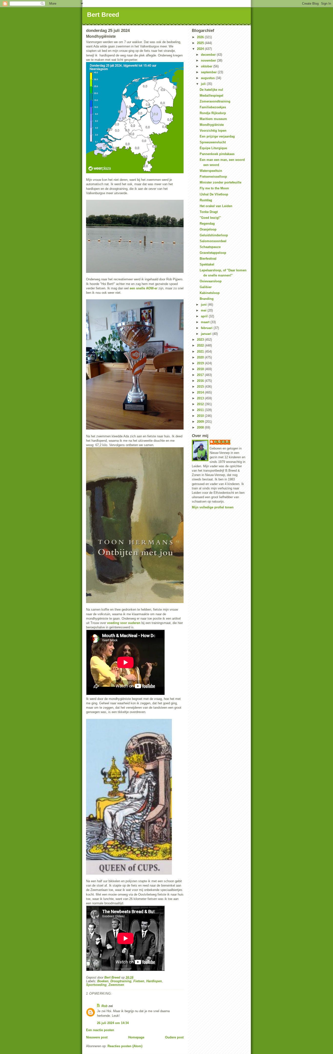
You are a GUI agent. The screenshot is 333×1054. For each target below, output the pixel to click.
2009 (201, 421)
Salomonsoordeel (213, 241)
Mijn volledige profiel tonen (213, 507)
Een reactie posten (100, 1030)
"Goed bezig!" (210, 218)
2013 (201, 398)
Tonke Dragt (209, 212)
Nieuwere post (97, 1037)
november (209, 60)
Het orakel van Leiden (216, 206)
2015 (201, 386)
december (209, 54)
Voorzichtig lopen (213, 130)
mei (204, 310)
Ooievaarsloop (211, 281)
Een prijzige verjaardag (217, 136)
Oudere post (174, 1037)
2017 (201, 375)
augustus (208, 78)
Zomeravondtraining (215, 101)
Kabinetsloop (210, 293)
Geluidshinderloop (214, 235)
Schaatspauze (210, 247)
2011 (201, 410)
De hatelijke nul (211, 90)
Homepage (136, 1037)
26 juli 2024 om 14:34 (113, 1023)
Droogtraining (120, 981)
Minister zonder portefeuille (220, 182)
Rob (104, 1006)
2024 (201, 49)
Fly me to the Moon (214, 188)
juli (204, 84)
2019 (201, 363)
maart (205, 322)
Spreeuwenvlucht (213, 142)
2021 (201, 351)
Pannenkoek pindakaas (217, 154)
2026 (201, 37)
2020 (201, 357)
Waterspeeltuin (211, 171)
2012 (201, 404)
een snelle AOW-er (143, 288)
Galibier (206, 287)
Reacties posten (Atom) (125, 1046)
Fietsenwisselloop (213, 176)
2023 (201, 339)
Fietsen (138, 981)
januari (206, 334)
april (205, 316)
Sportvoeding (96, 985)
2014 (201, 392)
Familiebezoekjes (213, 107)
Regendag (207, 223)
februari (207, 328)
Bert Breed (103, 14)
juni (204, 304)
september (209, 72)
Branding (207, 299)
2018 (201, 369)
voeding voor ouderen (123, 623)
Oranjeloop (208, 229)
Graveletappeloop (213, 253)
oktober (207, 66)
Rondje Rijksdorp (213, 113)
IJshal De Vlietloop (214, 194)
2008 (201, 427)
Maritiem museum (213, 119)
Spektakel (207, 264)
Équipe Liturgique (213, 148)
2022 (201, 345)
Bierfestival (208, 258)
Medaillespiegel (211, 95)
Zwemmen (116, 985)
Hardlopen (154, 981)
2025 (201, 43)
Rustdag (206, 200)
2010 (201, 416)
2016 (201, 381)
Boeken (102, 981)
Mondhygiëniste (212, 125)
